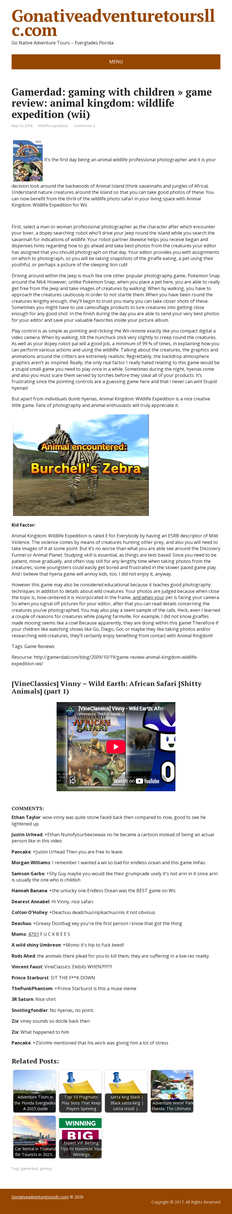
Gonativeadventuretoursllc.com (113, 22)
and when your (148, 597)
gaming (45, 1168)
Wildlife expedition (53, 125)
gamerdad (29, 1168)
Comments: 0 (84, 125)
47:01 (33, 934)
